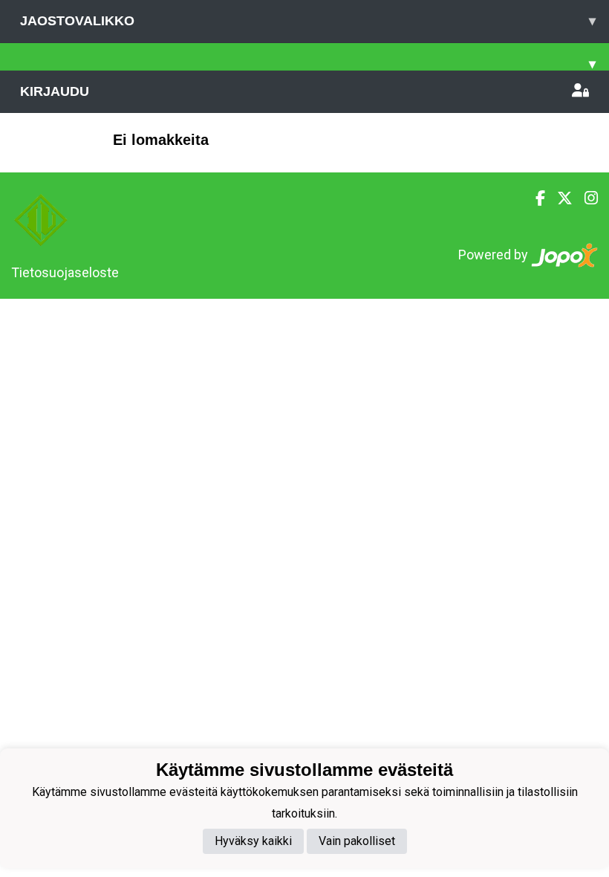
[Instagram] (585, 198)
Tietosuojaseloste (65, 272)
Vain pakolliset (357, 841)
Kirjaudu (54, 91)
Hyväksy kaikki (253, 841)
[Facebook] (534, 198)
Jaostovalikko (308, 20)
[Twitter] (559, 198)
